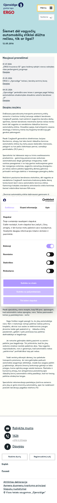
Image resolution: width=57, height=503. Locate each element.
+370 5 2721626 (19, 441)
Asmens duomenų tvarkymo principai (24, 485)
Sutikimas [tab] (9, 207)
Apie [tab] (47, 207)
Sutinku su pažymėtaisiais (28, 292)
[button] (46, 17)
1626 (15, 436)
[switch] (50, 254)
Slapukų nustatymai (14, 489)
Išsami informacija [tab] (28, 207)
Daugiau (6, 72)
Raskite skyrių (14, 457)
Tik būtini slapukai (28, 300)
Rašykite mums (22, 428)
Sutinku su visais (28, 283)
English (5, 464)
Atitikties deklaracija (15, 482)
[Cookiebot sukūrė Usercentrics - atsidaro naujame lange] (42, 200)
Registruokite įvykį (42, 457)
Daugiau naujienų (12, 107)
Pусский (5, 471)
